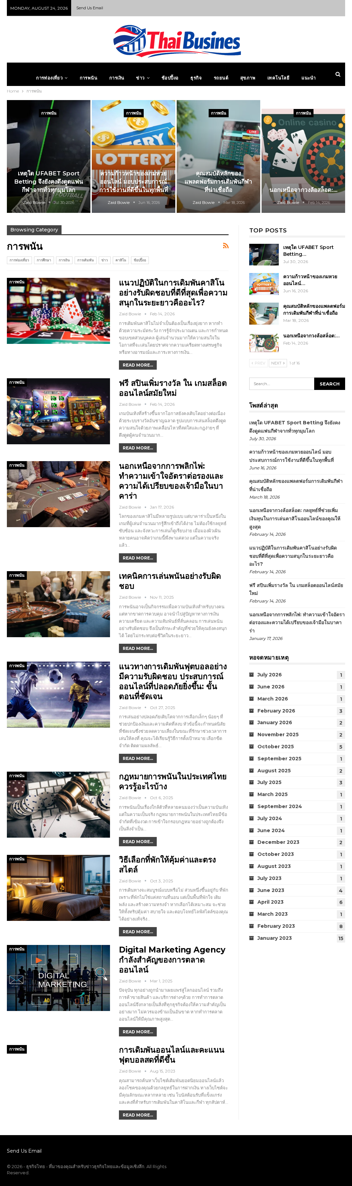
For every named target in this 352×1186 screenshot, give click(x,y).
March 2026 (272, 699)
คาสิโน (121, 260)
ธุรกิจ (196, 77)
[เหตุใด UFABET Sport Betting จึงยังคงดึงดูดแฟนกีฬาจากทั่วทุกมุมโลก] (48, 156)
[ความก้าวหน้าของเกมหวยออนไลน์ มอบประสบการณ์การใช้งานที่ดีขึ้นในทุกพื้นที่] (133, 156)
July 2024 (269, 818)
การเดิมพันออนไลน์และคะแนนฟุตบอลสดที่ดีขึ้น (171, 1055)
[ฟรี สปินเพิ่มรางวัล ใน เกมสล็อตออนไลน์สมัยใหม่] (58, 411)
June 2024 (271, 830)
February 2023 (276, 926)
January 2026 (274, 722)
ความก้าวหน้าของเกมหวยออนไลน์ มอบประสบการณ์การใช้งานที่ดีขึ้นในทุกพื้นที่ (133, 181)
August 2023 (274, 866)
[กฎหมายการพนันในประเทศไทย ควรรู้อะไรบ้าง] (58, 805)
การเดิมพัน (85, 260)
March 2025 (272, 794)
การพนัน (88, 77)
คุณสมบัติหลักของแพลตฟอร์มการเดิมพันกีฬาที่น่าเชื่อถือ (218, 181)
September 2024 (279, 806)
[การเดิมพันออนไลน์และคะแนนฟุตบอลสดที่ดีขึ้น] (58, 1078)
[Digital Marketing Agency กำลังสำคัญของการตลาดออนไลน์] (58, 978)
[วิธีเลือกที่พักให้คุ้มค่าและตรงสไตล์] (58, 888)
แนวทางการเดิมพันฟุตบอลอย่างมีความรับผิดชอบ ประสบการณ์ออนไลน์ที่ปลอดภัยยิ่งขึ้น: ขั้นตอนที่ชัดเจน (173, 681)
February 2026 (276, 711)
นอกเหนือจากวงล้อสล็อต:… (304, 189)
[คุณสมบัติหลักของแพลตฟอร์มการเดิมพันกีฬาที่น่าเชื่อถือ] (218, 156)
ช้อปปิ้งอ (170, 77)
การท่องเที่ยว (49, 77)
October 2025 (275, 746)
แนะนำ (308, 77)
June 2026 (271, 687)
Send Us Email (89, 8)
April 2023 (270, 902)
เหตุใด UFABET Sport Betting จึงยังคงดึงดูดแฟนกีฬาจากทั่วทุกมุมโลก (48, 181)
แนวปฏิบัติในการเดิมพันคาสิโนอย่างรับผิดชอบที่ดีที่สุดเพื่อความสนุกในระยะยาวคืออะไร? (173, 292)
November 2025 (278, 734)
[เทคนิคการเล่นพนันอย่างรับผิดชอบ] (58, 604)
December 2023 (278, 842)
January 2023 (274, 938)
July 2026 (269, 675)
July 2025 (269, 782)
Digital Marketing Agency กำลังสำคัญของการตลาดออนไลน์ (172, 960)
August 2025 (274, 771)
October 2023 (275, 854)
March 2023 (272, 914)
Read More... (138, 365)
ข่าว (140, 77)
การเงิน (116, 77)
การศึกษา (44, 260)
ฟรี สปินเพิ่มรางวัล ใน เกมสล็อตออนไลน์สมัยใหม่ (173, 388)
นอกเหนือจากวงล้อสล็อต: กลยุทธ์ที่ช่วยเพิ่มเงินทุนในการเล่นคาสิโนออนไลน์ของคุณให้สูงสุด (294, 518)
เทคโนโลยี (278, 77)
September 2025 (279, 758)
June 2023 (270, 890)
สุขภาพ (247, 77)
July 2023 (269, 878)
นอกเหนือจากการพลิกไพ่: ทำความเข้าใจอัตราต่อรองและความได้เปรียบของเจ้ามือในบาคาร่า (171, 481)
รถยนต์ (221, 77)
